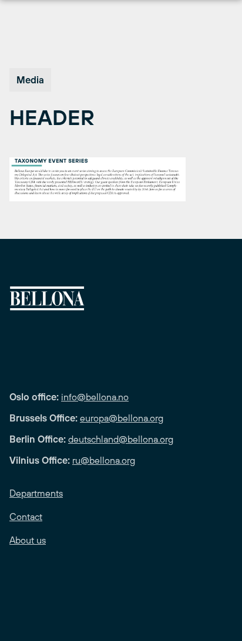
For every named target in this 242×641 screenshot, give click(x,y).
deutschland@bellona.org (120, 439)
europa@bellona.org (121, 418)
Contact (25, 516)
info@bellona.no (95, 397)
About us (27, 540)
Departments (36, 493)
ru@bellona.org (103, 460)
